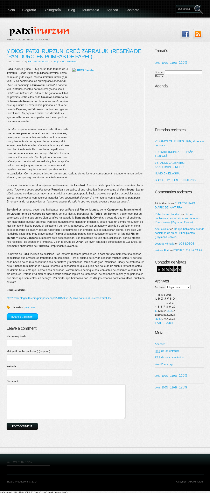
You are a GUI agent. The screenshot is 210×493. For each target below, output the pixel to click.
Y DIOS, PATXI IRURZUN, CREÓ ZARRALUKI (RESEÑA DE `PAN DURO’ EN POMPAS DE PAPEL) (74, 54)
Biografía (29, 10)
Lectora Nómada (164, 243)
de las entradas (167, 350)
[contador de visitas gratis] (169, 271)
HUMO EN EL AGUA (167, 173)
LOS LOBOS (186, 243)
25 (156, 318)
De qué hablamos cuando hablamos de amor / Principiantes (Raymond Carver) (177, 218)
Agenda (112, 10)
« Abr (158, 322)
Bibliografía (52, 10)
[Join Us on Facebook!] (185, 34)
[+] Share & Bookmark (21, 316)
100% (165, 62)
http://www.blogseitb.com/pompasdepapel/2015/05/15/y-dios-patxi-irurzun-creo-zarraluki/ (59, 298)
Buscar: (159, 72)
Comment (12, 381)
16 (170, 310)
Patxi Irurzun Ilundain (38, 61)
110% (173, 62)
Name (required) (16, 336)
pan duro (29, 307)
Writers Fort (162, 250)
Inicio (11, 10)
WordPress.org (164, 364)
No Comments (69, 61)
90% (157, 62)
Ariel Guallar (162, 229)
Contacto (132, 10)
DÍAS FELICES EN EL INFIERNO (175, 180)
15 (167, 310)
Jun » (169, 322)
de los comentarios (169, 357)
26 (159, 318)
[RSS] (198, 34)
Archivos (160, 287)
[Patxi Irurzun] (40, 31)
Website (11, 366)
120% (183, 62)
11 (156, 310)
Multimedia (90, 10)
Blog (71, 10)
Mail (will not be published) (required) (28, 351)
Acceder (160, 344)
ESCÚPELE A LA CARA (187, 250)
